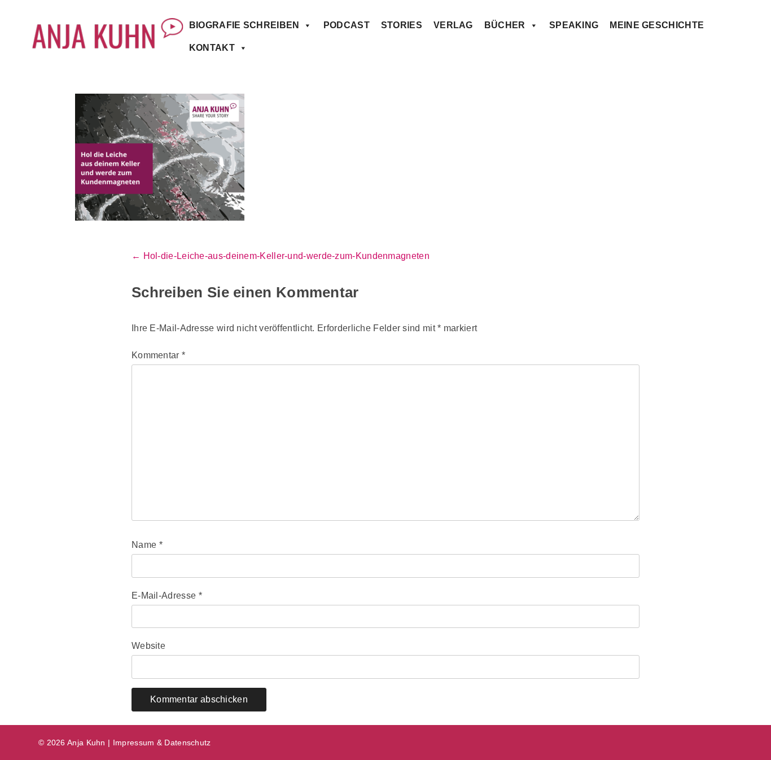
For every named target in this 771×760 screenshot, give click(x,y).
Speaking (573, 25)
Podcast (346, 25)
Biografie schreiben (244, 25)
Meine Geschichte (657, 25)
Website (148, 646)
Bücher (504, 25)
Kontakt (212, 47)
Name (147, 545)
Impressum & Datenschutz (162, 742)
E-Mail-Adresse (167, 595)
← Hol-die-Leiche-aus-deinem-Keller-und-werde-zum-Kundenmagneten (281, 256)
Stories (401, 25)
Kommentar (158, 355)
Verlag (453, 25)
